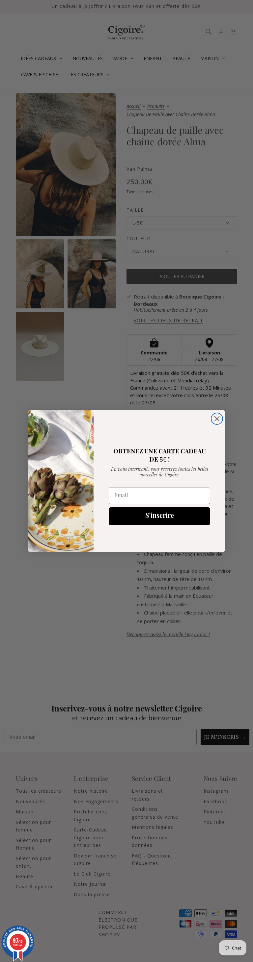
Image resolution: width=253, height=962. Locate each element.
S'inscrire (159, 516)
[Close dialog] (217, 418)
